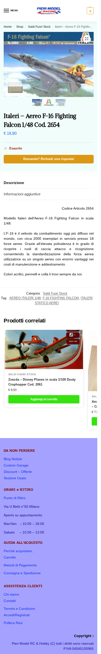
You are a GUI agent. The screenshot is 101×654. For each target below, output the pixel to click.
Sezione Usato (15, 478)
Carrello (10, 557)
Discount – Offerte (18, 472)
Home (8, 26)
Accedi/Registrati (17, 615)
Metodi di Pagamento (20, 565)
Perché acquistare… (19, 551)
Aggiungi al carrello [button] (43, 399)
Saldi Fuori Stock (39, 26)
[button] (90, 10)
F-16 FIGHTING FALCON (61, 298)
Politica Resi (13, 623)
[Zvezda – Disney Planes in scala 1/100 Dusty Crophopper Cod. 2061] (44, 349)
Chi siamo (11, 594)
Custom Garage (16, 465)
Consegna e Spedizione (22, 573)
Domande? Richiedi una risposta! (48, 159)
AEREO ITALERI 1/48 (25, 298)
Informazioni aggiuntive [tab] (22, 194)
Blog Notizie (13, 459)
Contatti (10, 601)
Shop (19, 26)
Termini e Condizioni (19, 609)
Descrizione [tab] (14, 183)
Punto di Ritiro (14, 498)
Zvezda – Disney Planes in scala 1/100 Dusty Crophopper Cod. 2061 (42, 382)
